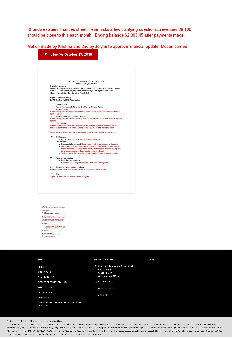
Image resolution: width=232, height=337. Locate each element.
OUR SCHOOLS (44, 272)
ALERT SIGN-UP (45, 287)
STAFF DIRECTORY (46, 277)
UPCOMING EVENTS (46, 292)
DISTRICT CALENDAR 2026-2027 (52, 282)
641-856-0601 (105, 281)
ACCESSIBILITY (104, 295)
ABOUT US (42, 267)
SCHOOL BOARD (45, 297)
